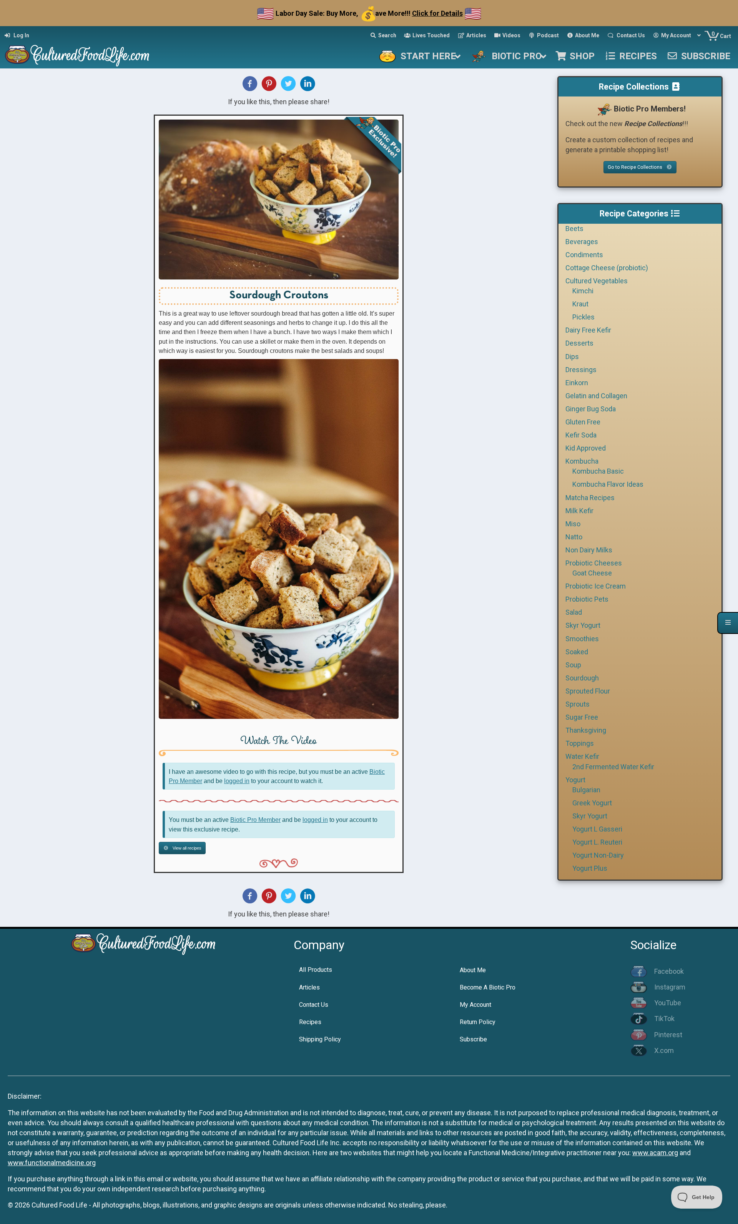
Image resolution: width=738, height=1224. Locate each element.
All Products (315, 969)
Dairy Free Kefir (588, 330)
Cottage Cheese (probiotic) (606, 268)
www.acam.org (655, 1153)
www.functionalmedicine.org (52, 1163)
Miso (572, 524)
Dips (572, 357)
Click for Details (437, 13)
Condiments (584, 255)
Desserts (579, 343)
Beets (574, 229)
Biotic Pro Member (255, 819)
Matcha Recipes (590, 498)
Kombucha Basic (598, 471)
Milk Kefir (579, 511)
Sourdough (582, 678)
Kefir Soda (581, 435)
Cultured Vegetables (596, 281)
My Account (475, 1004)
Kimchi (582, 291)
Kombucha (581, 461)
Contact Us (313, 1004)
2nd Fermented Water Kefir (613, 767)
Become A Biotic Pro (487, 987)
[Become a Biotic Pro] (604, 108)
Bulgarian (586, 790)
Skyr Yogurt (582, 625)
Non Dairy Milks (588, 550)
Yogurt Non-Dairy (598, 855)
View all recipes (186, 848)
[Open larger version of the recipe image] (279, 199)
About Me (473, 970)
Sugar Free (581, 717)
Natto (573, 537)
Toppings (579, 743)
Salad (573, 612)
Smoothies (582, 639)
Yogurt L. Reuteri (597, 842)
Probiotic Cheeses (593, 563)
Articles (309, 987)
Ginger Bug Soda (590, 409)
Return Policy (477, 1022)
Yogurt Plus (589, 868)
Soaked (576, 652)
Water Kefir (582, 756)
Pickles (583, 317)
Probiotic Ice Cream (595, 586)
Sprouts (577, 704)
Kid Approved (585, 448)
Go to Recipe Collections (635, 167)
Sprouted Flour (587, 691)
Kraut (580, 304)
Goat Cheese (592, 573)
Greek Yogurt (592, 803)
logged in (236, 780)
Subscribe (473, 1039)
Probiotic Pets (586, 599)
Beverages (581, 242)
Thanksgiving (585, 730)
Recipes (310, 1022)
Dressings (581, 370)
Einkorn (576, 383)
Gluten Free (582, 422)
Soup (573, 665)
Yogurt (575, 780)
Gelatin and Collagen (596, 396)
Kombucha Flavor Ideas (607, 484)
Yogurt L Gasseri (597, 829)
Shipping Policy (320, 1039)
